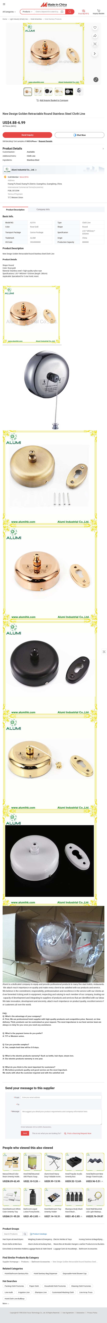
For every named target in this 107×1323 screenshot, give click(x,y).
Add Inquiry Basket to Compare (54, 100)
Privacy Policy (92, 1313)
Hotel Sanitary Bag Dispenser (45, 1273)
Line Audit (9, 1292)
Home (5, 19)
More (5, 1303)
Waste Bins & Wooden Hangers (66, 1244)
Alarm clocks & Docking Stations (41, 1244)
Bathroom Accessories (88, 1248)
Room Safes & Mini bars (12, 1244)
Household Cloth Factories (55, 1286)
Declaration (80, 1313)
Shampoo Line (41, 1292)
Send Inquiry (27, 135)
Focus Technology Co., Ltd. (36, 1313)
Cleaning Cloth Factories (81, 1286)
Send (25, 1133)
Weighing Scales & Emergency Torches (41, 1239)
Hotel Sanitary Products (53, 19)
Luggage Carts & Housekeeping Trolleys (66, 1248)
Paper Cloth (34, 1286)
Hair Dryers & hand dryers (13, 1239)
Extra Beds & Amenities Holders (15, 1248)
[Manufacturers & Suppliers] (53, 4)
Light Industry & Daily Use (19, 19)
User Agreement (68, 1313)
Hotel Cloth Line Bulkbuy (14, 1298)
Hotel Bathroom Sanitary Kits (16, 1273)
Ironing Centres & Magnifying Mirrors (91, 1239)
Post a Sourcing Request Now (77, 1133)
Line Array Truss (85, 1292)
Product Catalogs (39, 1234)
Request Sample (45, 141)
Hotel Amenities (36, 19)
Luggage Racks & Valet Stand (40, 1248)
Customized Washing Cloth (63, 1292)
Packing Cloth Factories (14, 1286)
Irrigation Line (23, 1292)
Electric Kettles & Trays (63, 1239)
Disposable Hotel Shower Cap (75, 1273)
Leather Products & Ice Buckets (91, 1244)
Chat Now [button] (81, 135)
